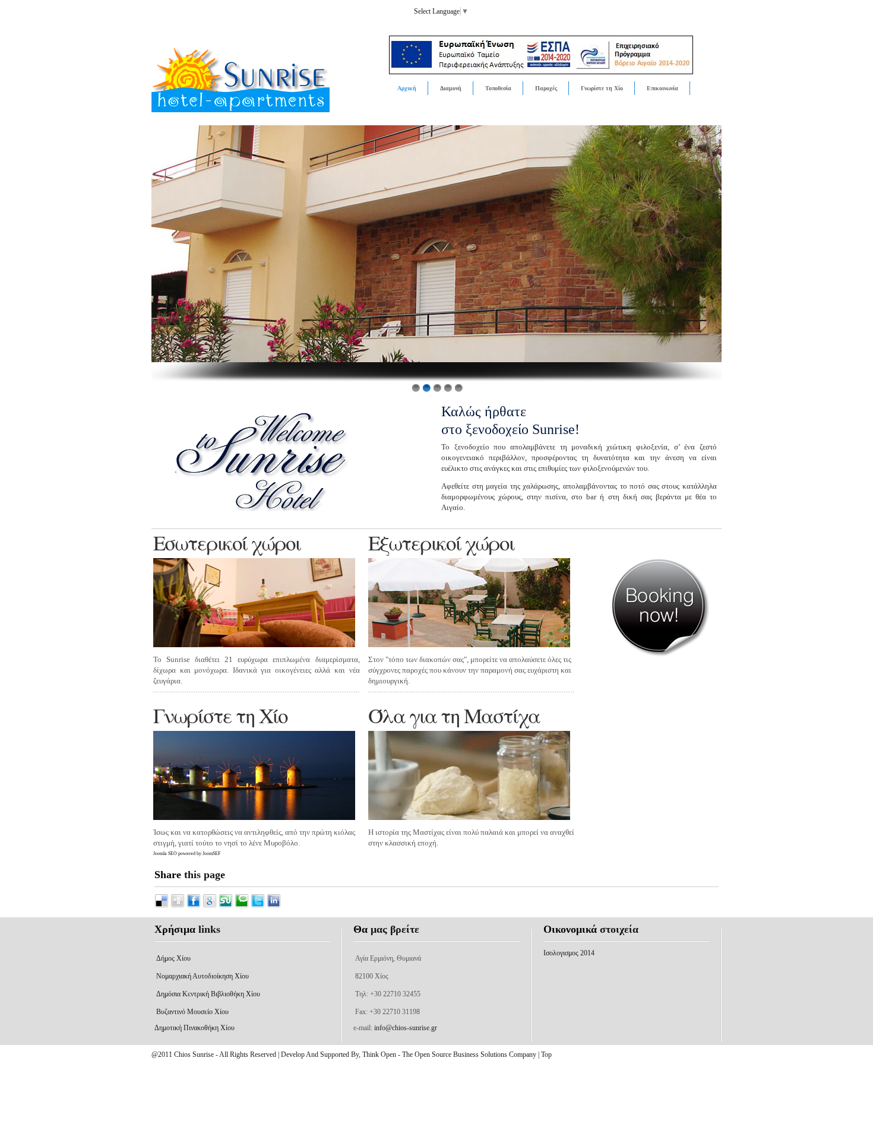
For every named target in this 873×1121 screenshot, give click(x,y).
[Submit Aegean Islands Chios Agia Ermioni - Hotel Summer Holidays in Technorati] (243, 905)
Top (546, 1054)
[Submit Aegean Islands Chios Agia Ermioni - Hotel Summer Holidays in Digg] (178, 905)
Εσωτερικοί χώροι (227, 542)
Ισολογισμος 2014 (568, 953)
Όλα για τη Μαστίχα (454, 715)
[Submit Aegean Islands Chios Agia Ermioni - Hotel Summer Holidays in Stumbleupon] (227, 905)
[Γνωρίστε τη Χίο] (254, 775)
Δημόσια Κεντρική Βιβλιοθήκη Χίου (208, 994)
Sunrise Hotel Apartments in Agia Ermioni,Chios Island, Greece (268, 88)
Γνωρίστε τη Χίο (220, 715)
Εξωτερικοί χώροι (441, 542)
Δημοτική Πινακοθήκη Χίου (194, 1028)
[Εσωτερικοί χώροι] (254, 602)
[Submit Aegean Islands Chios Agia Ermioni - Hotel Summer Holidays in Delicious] (162, 905)
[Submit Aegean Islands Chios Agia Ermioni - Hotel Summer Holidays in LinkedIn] (274, 905)
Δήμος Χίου (173, 958)
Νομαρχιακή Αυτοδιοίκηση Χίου (202, 976)
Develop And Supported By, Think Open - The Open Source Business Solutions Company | (411, 1054)
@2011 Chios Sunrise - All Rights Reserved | (216, 1054)
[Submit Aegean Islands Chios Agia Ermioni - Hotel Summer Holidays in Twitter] (259, 905)
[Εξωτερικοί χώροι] (469, 602)
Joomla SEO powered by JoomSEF (186, 853)
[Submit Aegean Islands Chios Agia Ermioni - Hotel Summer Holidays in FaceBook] (194, 905)
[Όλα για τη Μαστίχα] (469, 775)
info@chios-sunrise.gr (405, 1028)
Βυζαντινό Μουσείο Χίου (192, 1012)
